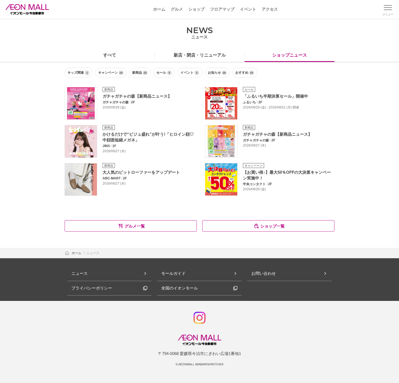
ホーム (77, 253)
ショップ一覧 (272, 226)
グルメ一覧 (135, 226)
